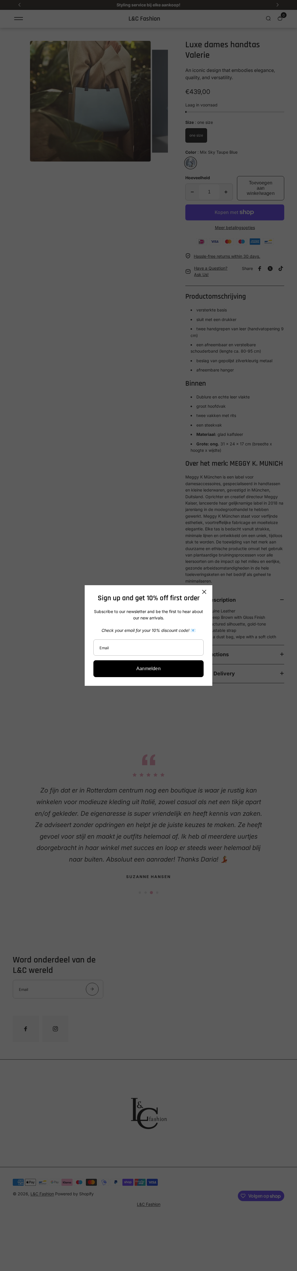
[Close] (204, 592)
